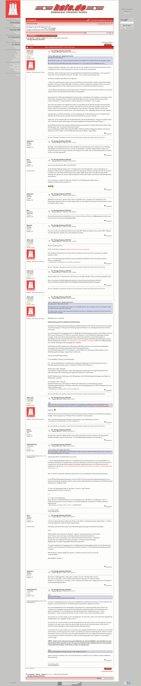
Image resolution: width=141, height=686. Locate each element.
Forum (18, 51)
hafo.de (38, 38)
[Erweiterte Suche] (85, 33)
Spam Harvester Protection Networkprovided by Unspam (70, 684)
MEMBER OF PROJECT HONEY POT (71, 682)
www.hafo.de (31, 38)
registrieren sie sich (45, 27)
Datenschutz (16, 65)
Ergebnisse (17, 24)
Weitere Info (127, 13)
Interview (17, 54)
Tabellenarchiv (15, 60)
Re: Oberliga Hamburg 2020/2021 (61, 51)
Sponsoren (17, 70)
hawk (28, 159)
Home (18, 19)
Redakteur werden (14, 67)
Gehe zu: (99, 678)
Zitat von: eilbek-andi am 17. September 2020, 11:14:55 (60, 302)
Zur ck (18, 75)
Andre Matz (64, 38)
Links (18, 71)
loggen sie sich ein (33, 27)
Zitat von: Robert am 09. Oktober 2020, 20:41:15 (59, 449)
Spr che (18, 57)
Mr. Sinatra (57, 38)
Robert (29, 430)
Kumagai (29, 225)
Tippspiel (17, 56)
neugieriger (30, 141)
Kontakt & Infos (15, 64)
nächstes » (111, 42)
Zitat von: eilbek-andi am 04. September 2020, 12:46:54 (60, 56)
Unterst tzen (16, 68)
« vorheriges (104, 42)
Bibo (28, 210)
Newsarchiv (16, 59)
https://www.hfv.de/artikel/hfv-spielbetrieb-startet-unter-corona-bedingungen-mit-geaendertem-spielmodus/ (78, 473)
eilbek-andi (30, 51)
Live (18, 53)
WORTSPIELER (32, 444)
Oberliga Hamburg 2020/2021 (36, 39)
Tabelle (18, 26)
